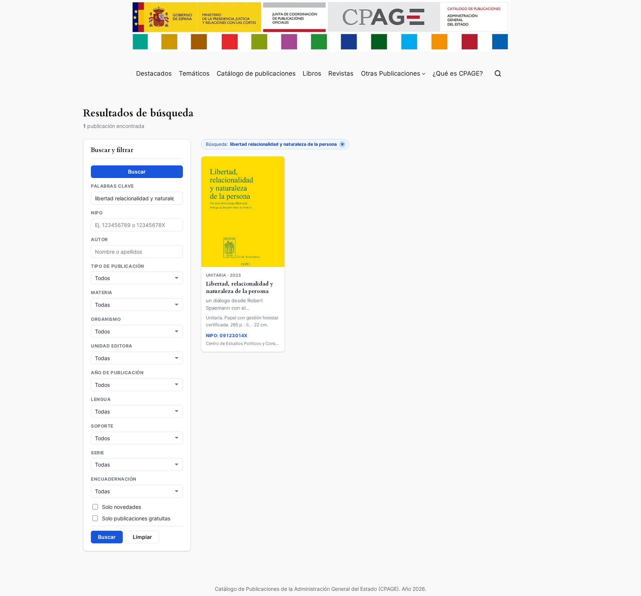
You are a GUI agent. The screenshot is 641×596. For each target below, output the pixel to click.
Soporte (102, 426)
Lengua (101, 399)
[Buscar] (498, 73)
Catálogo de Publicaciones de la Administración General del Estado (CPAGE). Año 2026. (321, 589)
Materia (101, 292)
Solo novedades (121, 507)
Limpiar (142, 537)
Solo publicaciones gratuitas (136, 518)
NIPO (96, 212)
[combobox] (137, 251)
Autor (99, 239)
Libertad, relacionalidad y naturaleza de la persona (239, 288)
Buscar (137, 171)
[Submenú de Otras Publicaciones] (423, 73)
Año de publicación (117, 372)
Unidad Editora (111, 346)
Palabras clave (112, 186)
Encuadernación (114, 479)
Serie (97, 452)
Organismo (106, 319)
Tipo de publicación (117, 266)
